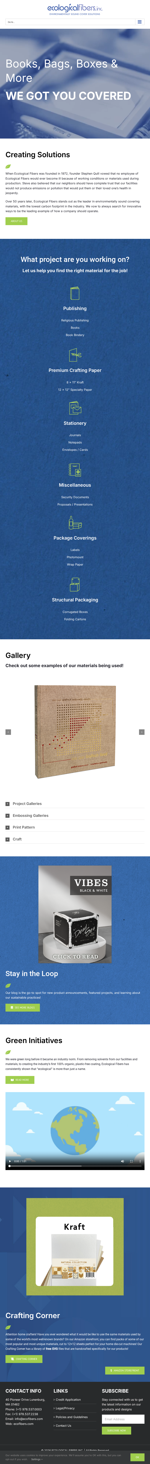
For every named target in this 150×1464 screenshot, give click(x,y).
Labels (75, 550)
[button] (8, 732)
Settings (36, 1459)
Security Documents (75, 497)
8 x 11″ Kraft (75, 382)
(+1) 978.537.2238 (25, 1414)
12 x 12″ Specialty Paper (75, 389)
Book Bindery (75, 335)
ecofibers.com (23, 1424)
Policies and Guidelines (72, 1417)
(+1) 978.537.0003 (29, 1409)
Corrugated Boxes (75, 612)
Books (75, 327)
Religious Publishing (75, 320)
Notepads (75, 442)
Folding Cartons (75, 619)
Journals (75, 435)
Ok (137, 1457)
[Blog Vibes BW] (75, 867)
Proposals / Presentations (75, 504)
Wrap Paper (75, 564)
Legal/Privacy (65, 1408)
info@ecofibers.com (29, 1419)
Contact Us (63, 1425)
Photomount (75, 557)
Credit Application (68, 1399)
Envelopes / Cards (75, 450)
